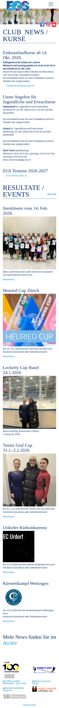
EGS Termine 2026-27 (16, 175)
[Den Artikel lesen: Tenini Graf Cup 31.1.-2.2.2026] (29, 505)
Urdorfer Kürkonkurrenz (25, 527)
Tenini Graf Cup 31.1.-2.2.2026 (17, 448)
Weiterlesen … (10, 279)
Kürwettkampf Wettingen (26, 583)
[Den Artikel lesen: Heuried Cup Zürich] (29, 345)
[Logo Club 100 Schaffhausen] (11, 677)
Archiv (51, 194)
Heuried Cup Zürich (21, 290)
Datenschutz (29, 705)
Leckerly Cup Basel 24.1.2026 (21, 370)
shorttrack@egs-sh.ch (20, 159)
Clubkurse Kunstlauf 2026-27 (20, 85)
